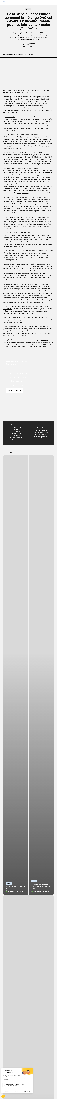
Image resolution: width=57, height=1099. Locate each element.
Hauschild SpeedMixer (21, 137)
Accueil (5, 52)
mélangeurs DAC (38, 97)
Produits (28, 9)
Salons (9, 883)
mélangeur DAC (22, 197)
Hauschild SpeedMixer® (13, 99)
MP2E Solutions (31, 43)
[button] (53, 2)
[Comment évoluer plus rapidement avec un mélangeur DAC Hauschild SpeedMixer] (41, 433)
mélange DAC (10, 106)
